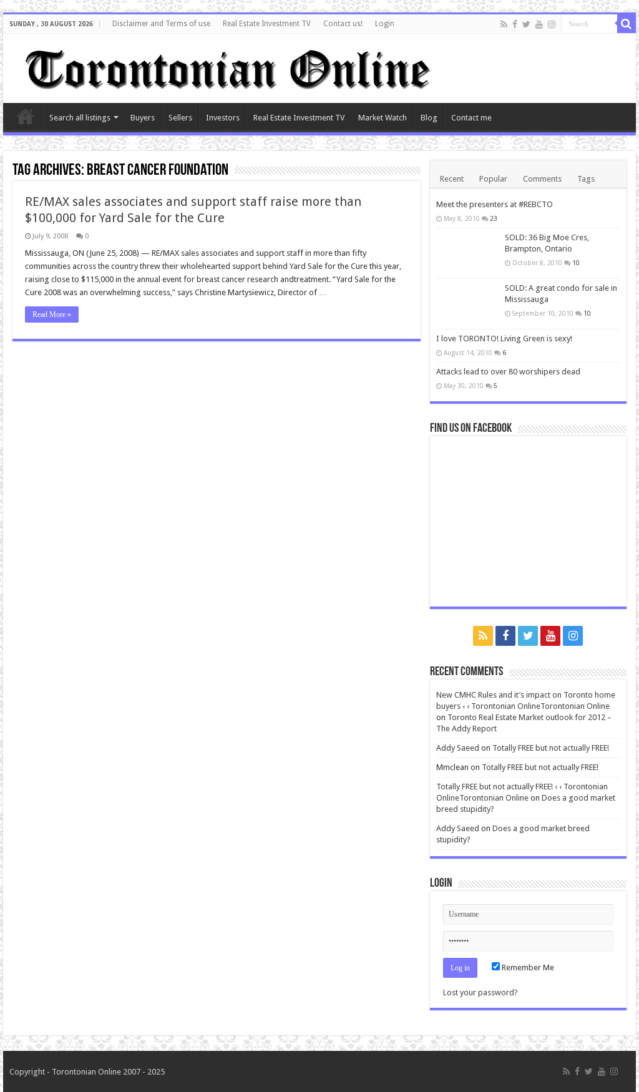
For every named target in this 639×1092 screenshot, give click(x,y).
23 (493, 218)
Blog (429, 117)
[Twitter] (526, 24)
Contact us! (343, 23)
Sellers (180, 117)
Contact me (471, 117)
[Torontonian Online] (225, 66)
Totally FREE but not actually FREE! (550, 748)
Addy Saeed (457, 748)
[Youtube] (539, 24)
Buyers (142, 117)
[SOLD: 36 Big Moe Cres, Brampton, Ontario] (467, 253)
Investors (223, 117)
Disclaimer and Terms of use (161, 23)
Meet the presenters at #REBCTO (494, 204)
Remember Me (527, 967)
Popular (493, 178)
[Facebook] (515, 24)
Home (25, 116)
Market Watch (382, 117)
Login (384, 23)
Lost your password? (480, 992)
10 (576, 262)
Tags (586, 178)
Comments (542, 178)
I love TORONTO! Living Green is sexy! (504, 338)
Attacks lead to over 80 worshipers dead (508, 371)
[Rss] (504, 24)
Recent (452, 178)
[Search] (626, 23)
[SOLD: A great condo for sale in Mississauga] (467, 304)
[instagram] (552, 24)
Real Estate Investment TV (267, 23)
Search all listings (79, 117)
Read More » (51, 314)
